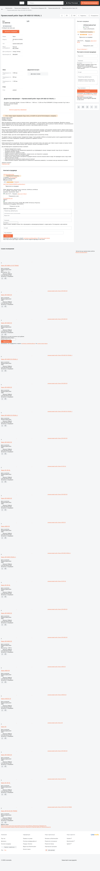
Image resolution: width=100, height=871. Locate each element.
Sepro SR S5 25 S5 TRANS (9, 811)
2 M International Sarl (8, 174)
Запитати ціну (8, 26)
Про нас (3, 838)
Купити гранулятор (10, 825)
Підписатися (6, 341)
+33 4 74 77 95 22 (21, 193)
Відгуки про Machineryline (29, 846)
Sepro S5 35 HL (5, 585)
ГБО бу (3, 825)
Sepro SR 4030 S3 (6, 387)
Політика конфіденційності (30, 841)
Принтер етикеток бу (20, 827)
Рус (5, 850)
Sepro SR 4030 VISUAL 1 (8, 557)
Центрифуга (18, 825)
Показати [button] (14, 193)
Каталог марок (26, 849)
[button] (62, 15)
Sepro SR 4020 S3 (6, 295)
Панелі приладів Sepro (81, 252)
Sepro (14, 36)
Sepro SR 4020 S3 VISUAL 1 (9, 359)
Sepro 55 (3, 726)
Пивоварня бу (42, 825)
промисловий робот (18, 43)
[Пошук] (29, 3)
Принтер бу (29, 827)
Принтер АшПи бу (36, 827)
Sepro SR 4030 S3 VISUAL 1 (9, 415)
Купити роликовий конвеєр (8, 827)
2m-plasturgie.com (8, 198)
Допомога (3, 841)
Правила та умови (27, 838)
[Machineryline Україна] (9, 3)
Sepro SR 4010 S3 (6, 442)
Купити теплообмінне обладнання (30, 825)
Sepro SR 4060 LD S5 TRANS (10, 265)
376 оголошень (13, 177)
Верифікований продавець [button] (12, 175)
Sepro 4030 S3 (5, 526)
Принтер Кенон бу (46, 827)
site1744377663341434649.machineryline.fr (14, 184)
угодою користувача (45, 238)
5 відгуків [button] (16, 182)
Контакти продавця (6, 843)
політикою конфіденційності (31, 238)
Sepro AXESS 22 (6, 698)
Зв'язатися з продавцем (11, 31)
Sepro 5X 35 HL (5, 470)
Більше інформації (82, 49)
